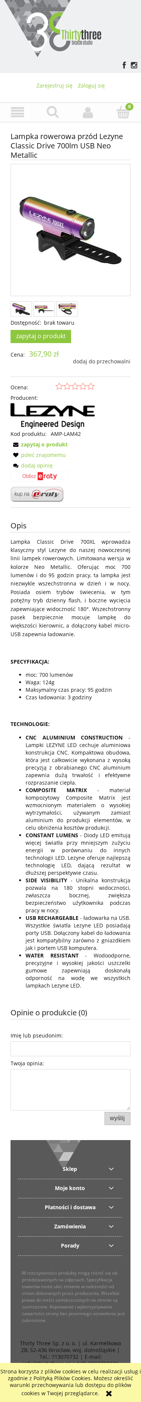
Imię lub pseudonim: (37, 1035)
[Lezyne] (53, 415)
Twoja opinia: (27, 1063)
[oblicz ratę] (39, 479)
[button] (17, 112)
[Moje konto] (88, 112)
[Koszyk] (123, 112)
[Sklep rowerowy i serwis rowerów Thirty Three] (52, 27)
